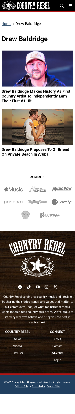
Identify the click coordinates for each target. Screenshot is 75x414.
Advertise (57, 353)
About (57, 339)
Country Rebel (17, 332)
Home (6, 24)
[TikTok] (28, 287)
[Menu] (70, 5)
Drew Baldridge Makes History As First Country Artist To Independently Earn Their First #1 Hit (36, 96)
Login (57, 360)
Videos (17, 346)
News (17, 339)
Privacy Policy (38, 386)
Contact (57, 346)
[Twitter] (55, 287)
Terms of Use (53, 386)
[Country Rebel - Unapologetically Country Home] (26, 5)
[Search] (61, 5)
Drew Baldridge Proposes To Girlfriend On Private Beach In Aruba (35, 152)
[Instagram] (46, 287)
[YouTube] (37, 287)
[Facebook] (20, 287)
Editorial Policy (22, 386)
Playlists (17, 353)
